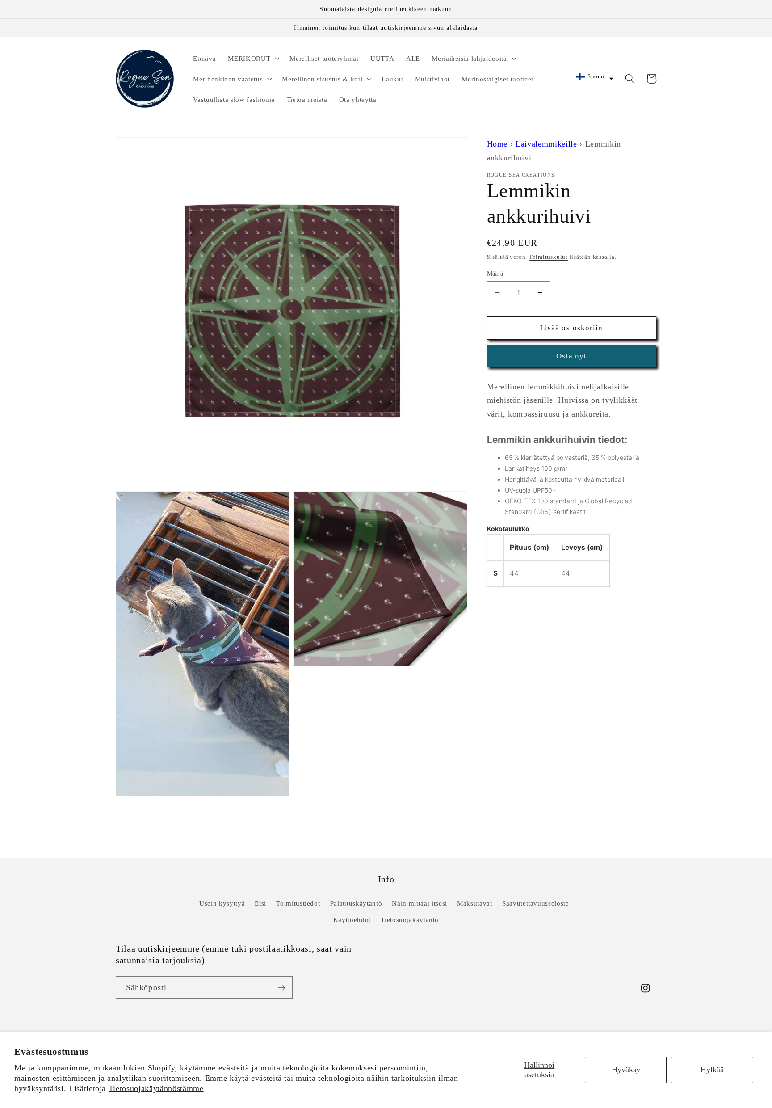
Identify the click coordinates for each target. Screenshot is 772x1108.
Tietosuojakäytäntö (410, 919)
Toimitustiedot (298, 903)
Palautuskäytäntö (356, 903)
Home (497, 143)
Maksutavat (474, 903)
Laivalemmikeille (546, 143)
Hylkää (712, 1069)
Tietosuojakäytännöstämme (156, 1088)
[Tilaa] (281, 987)
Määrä (495, 273)
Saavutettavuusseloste (535, 903)
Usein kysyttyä (222, 903)
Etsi (260, 903)
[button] (253, 58)
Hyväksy (626, 1069)
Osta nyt (571, 356)
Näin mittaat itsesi (419, 903)
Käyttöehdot (352, 919)
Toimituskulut (548, 256)
